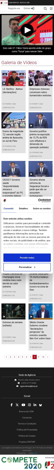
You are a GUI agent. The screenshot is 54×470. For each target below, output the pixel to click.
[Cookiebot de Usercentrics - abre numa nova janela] (38, 200)
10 (43, 357)
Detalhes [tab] (23, 208)
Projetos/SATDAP (27, 442)
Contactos (27, 418)
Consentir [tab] (9, 208)
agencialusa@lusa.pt (29, 386)
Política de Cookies (27, 436)
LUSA (5, 3)
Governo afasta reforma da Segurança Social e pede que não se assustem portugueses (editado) (39, 189)
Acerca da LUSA (26, 411)
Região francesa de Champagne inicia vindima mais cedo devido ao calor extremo (12, 280)
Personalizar (25, 267)
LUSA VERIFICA (13, 2)
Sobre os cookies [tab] (42, 208)
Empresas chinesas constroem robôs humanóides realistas (40, 92)
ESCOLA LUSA (24, 2)
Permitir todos (27, 257)
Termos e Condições (27, 424)
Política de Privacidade (27, 430)
